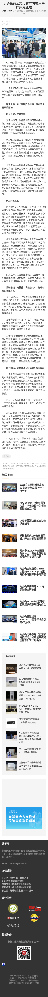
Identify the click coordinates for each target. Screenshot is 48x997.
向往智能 (6, 884)
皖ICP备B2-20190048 (27, 978)
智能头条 (24, 877)
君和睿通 (6, 887)
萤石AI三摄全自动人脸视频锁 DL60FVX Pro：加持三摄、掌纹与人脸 (30, 695)
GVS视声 (28, 890)
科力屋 (5, 890)
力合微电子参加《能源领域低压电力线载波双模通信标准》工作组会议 (33, 637)
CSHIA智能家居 (9, 881)
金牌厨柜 (26, 884)
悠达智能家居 (16, 890)
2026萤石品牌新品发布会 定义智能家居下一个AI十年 (32, 487)
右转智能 (26, 887)
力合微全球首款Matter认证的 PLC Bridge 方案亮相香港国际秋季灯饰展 (33, 571)
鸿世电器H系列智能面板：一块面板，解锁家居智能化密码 (30, 709)
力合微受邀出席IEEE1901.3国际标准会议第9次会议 (33, 619)
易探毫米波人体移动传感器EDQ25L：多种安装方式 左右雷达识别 (30, 765)
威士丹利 (16, 887)
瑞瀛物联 (16, 884)
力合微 (6, 456)
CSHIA (5, 877)
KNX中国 (14, 877)
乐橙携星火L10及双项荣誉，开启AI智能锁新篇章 (33, 537)
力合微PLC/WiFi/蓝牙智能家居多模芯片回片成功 (33, 603)
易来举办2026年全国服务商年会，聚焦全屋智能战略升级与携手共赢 (33, 553)
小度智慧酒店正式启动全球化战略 (33, 522)
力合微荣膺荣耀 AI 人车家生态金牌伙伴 (32, 588)
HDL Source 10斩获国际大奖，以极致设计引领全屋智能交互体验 (33, 505)
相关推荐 (7, 475)
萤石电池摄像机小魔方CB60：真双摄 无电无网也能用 (29, 682)
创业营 (20, 881)
